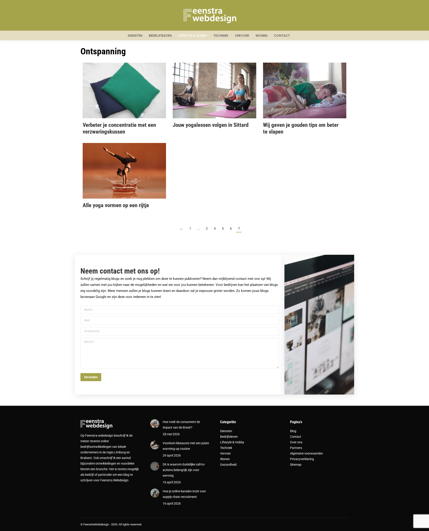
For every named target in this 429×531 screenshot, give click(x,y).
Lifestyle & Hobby (232, 442)
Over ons (296, 442)
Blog (293, 431)
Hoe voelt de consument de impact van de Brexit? (181, 424)
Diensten (226, 431)
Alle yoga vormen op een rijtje (116, 205)
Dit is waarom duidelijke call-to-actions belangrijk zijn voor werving (184, 470)
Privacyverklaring (302, 459)
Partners (296, 448)
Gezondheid (228, 464)
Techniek (226, 448)
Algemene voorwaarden (306, 453)
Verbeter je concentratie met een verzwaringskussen (119, 128)
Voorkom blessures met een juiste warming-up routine (186, 445)
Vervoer (225, 453)
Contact (295, 436)
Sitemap (295, 464)
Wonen (225, 459)
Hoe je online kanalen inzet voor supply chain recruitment (184, 494)
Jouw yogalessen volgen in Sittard (210, 125)
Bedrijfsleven (229, 436)
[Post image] (154, 423)
